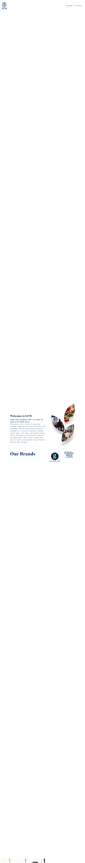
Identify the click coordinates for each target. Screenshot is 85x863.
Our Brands (69, 5)
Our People (77, 5)
